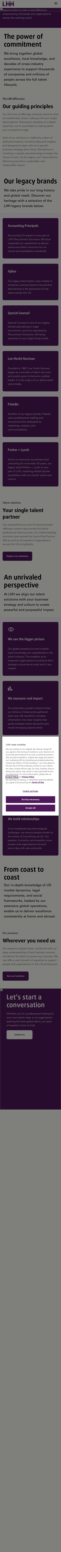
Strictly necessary (30, 799)
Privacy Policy (28, 777)
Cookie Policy (12, 777)
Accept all (30, 808)
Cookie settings (30, 791)
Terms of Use (38, 782)
